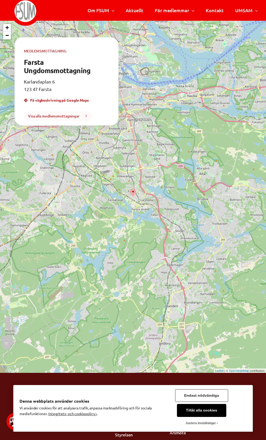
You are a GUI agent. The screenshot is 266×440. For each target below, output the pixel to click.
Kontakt (215, 10)
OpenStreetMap (239, 370)
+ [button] (7, 27)
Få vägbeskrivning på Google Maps (59, 100)
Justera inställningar (200, 423)
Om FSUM (98, 10)
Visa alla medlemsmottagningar (53, 116)
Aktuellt (134, 10)
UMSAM (243, 10)
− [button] (7, 35)
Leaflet (219, 370)
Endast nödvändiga (201, 395)
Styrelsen (124, 434)
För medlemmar (172, 10)
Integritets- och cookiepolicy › (72, 413)
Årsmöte (178, 432)
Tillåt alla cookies (201, 410)
